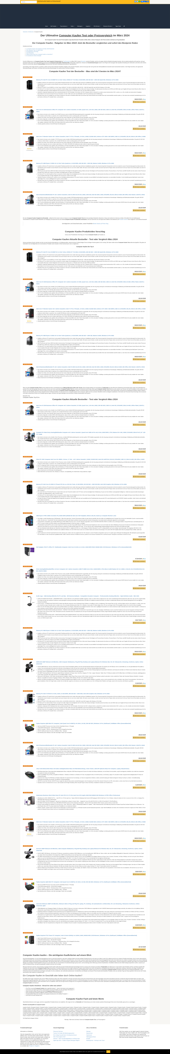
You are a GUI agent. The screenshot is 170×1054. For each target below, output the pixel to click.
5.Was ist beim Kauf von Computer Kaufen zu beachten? (39, 54)
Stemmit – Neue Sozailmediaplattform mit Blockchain (66, 1038)
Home (46, 26)
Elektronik (30, 31)
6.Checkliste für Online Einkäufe (33, 55)
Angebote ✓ (88, 26)
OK (108, 1051)
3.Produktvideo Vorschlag (32, 51)
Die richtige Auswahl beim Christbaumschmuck (65, 1035)
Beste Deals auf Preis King (100, 223)
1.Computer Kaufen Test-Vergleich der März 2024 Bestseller (40, 48)
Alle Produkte (53, 26)
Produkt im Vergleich (34, 1046)
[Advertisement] (85, 14)
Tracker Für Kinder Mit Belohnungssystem (63, 1033)
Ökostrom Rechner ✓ (108, 26)
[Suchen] (124, 26)
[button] (57, 26)
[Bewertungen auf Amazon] (29, 148)
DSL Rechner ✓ (97, 26)
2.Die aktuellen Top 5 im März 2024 (34, 50)
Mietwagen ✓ (80, 26)
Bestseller (83, 61)
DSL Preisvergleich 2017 (59, 1036)
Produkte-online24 (123, 219)
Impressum (89, 1035)
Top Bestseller (66, 61)
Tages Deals (118, 26)
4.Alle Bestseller (30, 52)
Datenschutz (89, 1033)
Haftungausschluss (91, 1036)
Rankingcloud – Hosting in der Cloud (95, 1040)
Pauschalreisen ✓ (64, 26)
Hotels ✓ (73, 26)
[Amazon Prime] (144, 99)
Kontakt (88, 1038)
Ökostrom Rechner (58, 1031)
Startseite (25, 31)
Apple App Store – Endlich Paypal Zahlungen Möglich (66, 1040)
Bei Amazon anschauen (140, 101)
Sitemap (88, 1031)
